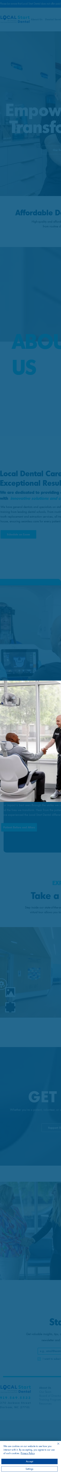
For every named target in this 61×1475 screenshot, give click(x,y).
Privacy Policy (28, 1453)
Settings (29, 1468)
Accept (29, 1461)
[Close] (56, 1446)
